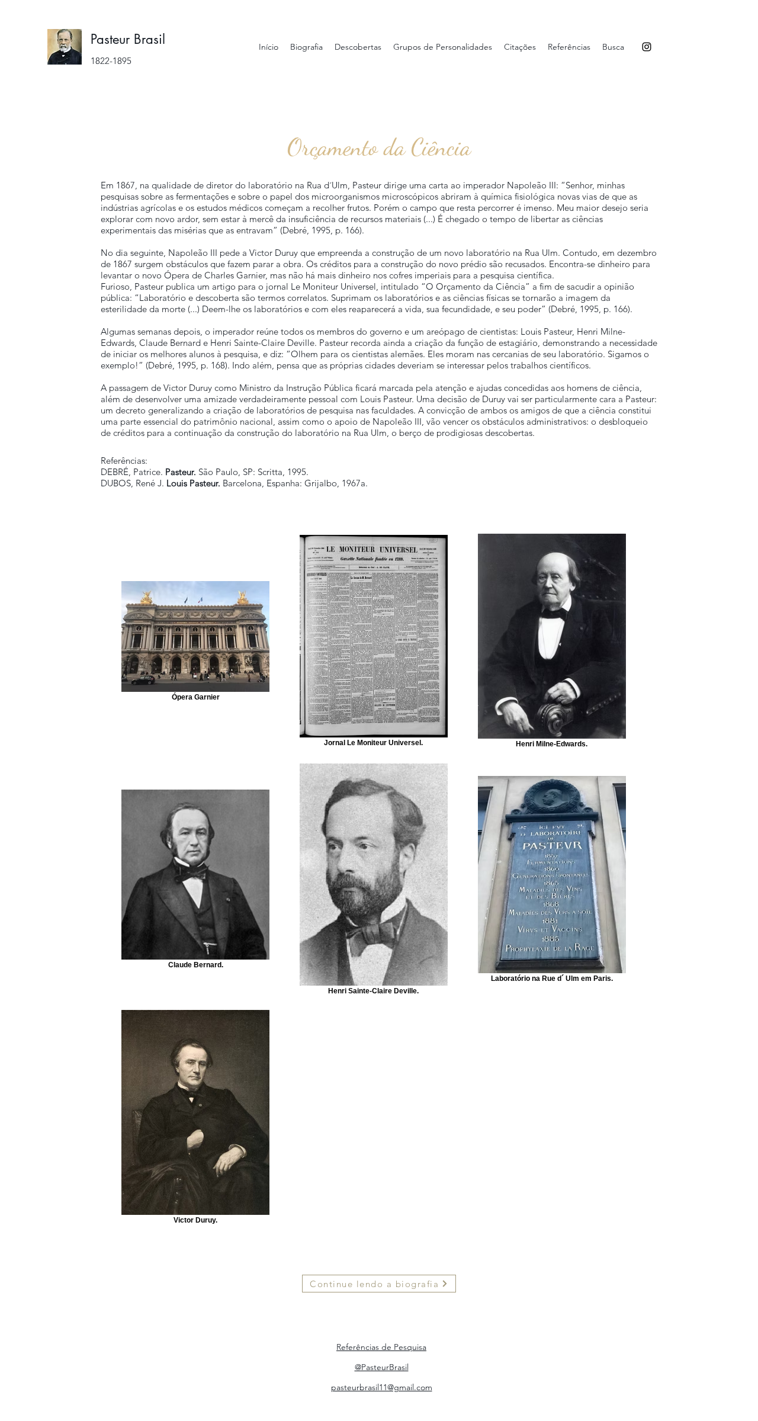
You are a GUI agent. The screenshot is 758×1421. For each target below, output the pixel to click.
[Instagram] (647, 47)
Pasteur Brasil (128, 39)
